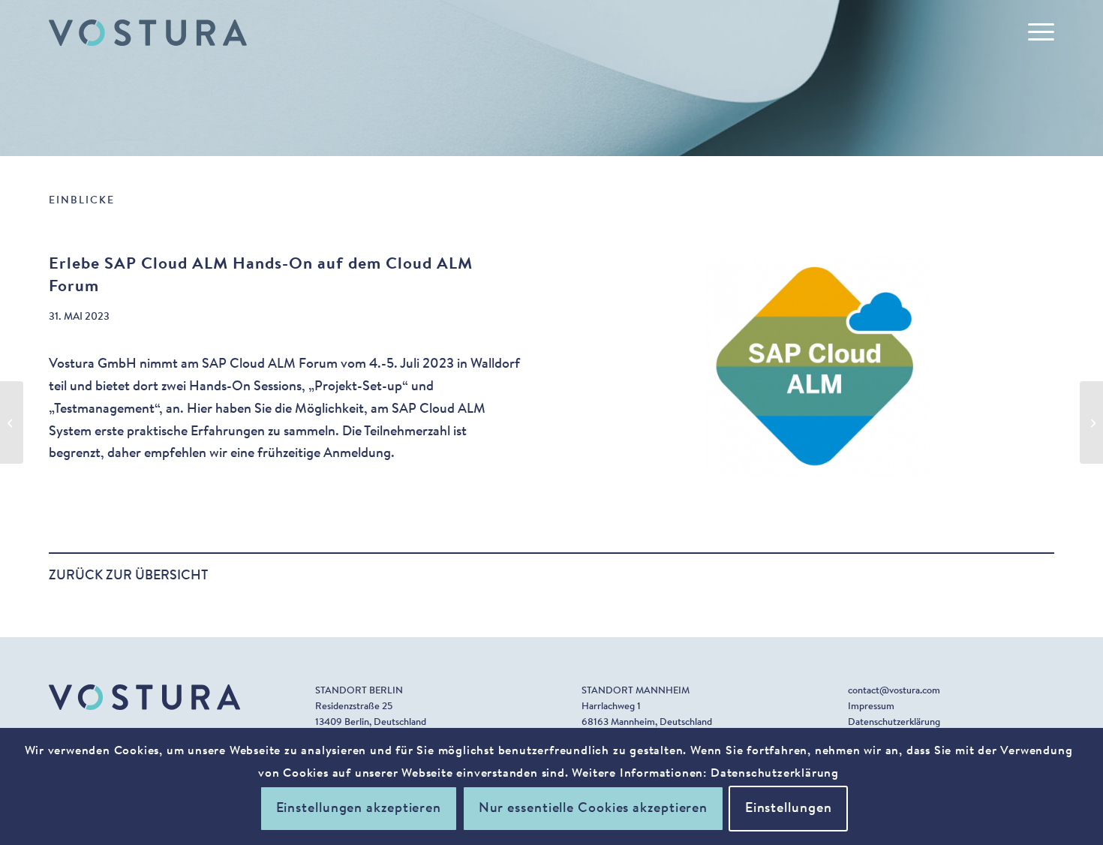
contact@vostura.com (894, 691)
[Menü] (1036, 33)
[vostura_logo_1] (148, 33)
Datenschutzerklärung (894, 722)
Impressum (871, 706)
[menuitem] (1036, 33)
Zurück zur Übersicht (128, 576)
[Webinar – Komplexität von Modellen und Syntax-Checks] (11, 422)
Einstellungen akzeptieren (359, 809)
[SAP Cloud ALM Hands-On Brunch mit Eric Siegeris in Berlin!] (1091, 422)
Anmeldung (357, 454)
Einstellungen (788, 809)
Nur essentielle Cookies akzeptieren (593, 809)
